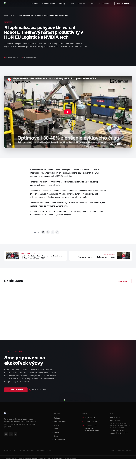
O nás (91, 3)
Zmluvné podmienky (57, 458)
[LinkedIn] (43, 232)
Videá (71, 3)
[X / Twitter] (53, 232)
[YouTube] (11, 434)
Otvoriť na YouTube (29, 58)
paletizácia (25, 329)
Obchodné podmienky (124, 451)
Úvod (6, 15)
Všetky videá (122, 281)
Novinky (62, 3)
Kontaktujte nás (123, 3)
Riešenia (34, 3)
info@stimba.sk (90, 418)
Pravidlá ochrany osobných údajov (40, 458)
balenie (9, 329)
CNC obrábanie (103, 3)
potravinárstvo (78, 329)
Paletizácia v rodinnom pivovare (115, 312)
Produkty (81, 3)
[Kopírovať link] (57, 232)
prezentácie (43, 329)
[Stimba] (7, 3)
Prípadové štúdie (48, 3)
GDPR (113, 451)
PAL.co (8, 22)
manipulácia (116, 329)
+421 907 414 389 (39, 390)
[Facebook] (48, 232)
